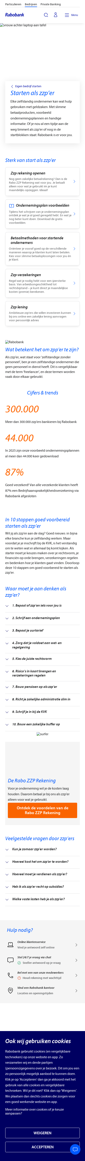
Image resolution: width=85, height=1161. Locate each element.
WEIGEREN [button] (42, 1133)
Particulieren (13, 4)
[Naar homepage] (14, 15)
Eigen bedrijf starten (28, 86)
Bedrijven (31, 4)
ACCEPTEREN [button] (43, 1147)
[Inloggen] (55, 15)
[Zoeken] (46, 15)
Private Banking (51, 4)
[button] (42, 962)
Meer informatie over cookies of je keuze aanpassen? (34, 1111)
